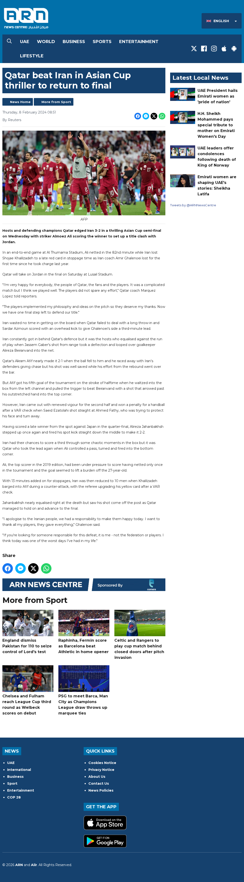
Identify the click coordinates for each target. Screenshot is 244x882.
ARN (19, 865)
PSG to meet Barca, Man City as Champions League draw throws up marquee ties (83, 704)
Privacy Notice (101, 770)
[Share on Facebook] (137, 116)
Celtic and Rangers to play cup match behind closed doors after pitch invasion (139, 649)
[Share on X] (154, 116)
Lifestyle (32, 56)
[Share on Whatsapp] (162, 116)
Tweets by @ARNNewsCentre (193, 205)
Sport (12, 783)
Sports (102, 41)
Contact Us (98, 783)
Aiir (34, 865)
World (46, 41)
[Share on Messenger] (145, 116)
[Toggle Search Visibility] (9, 41)
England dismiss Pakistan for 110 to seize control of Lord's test (27, 646)
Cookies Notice (102, 763)
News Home (20, 102)
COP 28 (14, 797)
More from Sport (56, 102)
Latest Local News (200, 77)
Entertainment (138, 41)
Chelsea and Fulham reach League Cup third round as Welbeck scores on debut (26, 704)
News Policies (100, 790)
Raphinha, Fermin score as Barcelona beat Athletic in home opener (83, 646)
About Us (96, 776)
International (19, 770)
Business (74, 41)
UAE (24, 41)
